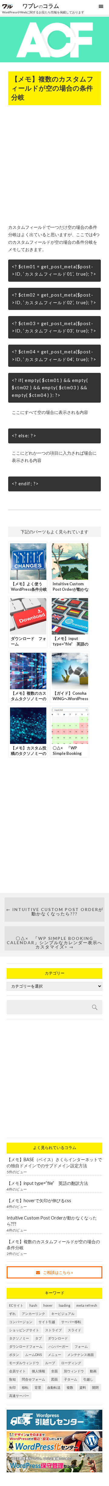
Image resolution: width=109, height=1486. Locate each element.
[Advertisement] (54, 163)
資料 (82, 1387)
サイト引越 (46, 1322)
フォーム (81, 1346)
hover (48, 1305)
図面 (54, 1379)
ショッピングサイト (24, 1330)
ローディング (71, 1363)
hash (33, 1305)
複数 (70, 1387)
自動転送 (54, 1387)
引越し (88, 1379)
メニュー (54, 1355)
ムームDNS (33, 1355)
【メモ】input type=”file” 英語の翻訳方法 (47, 1183)
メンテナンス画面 (80, 1355)
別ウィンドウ (74, 1371)
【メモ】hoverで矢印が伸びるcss (39, 1200)
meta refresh (86, 1305)
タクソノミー (19, 1338)
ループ (50, 1363)
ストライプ (53, 1330)
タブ (38, 1338)
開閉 (95, 1387)
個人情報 (38, 1371)
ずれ (12, 1314)
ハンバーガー (58, 1346)
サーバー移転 (71, 1322)
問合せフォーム (33, 1379)
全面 (54, 1371)
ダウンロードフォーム (25, 1346)
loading (64, 1305)
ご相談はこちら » (58, 1272)
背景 (38, 1387)
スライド (74, 1330)
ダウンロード (58, 1338)
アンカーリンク (33, 1314)
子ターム (70, 1379)
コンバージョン (20, 1322)
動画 (93, 1371)
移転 (25, 1387)
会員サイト (17, 1371)
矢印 (12, 1387)
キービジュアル (62, 1314)
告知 (12, 1379)
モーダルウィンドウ (24, 1363)
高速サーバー (19, 1396)
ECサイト (16, 1305)
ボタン (14, 1355)
